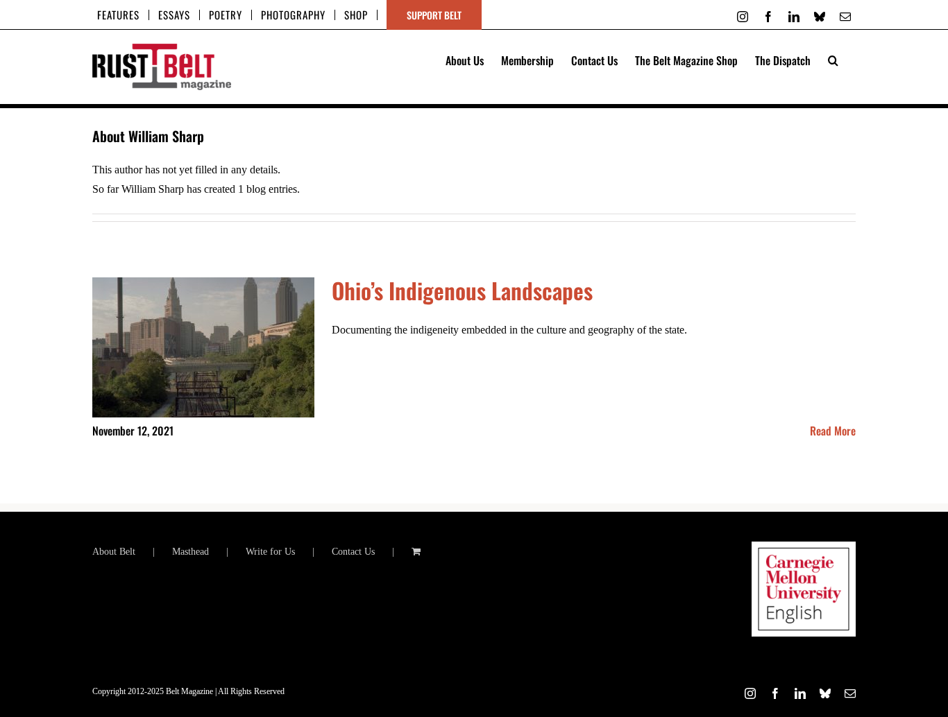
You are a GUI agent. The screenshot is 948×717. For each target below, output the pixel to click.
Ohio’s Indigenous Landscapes (462, 290)
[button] (833, 59)
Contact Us (353, 551)
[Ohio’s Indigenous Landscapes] (203, 347)
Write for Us (270, 551)
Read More (833, 430)
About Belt (113, 551)
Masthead (190, 551)
